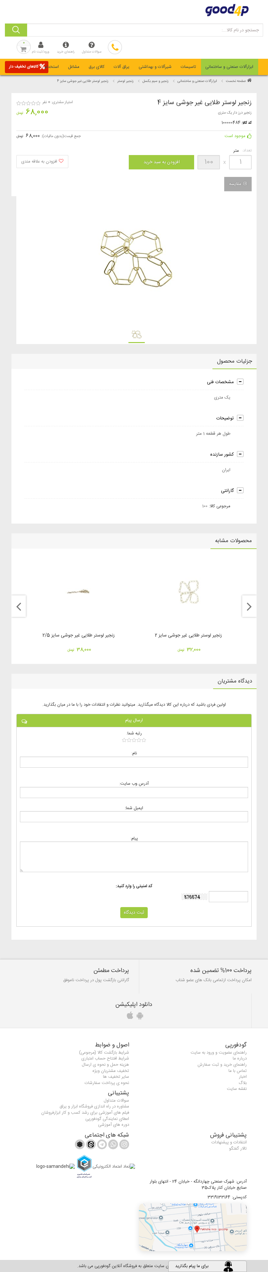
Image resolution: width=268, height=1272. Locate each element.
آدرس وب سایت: (134, 783)
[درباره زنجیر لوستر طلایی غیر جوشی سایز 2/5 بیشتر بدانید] (79, 592)
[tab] (229, 67)
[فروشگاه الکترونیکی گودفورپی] (134, 10)
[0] (134, 740)
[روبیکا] (80, 1145)
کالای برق (97, 67)
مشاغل (73, 67)
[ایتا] (90, 1145)
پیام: (134, 838)
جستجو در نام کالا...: (240, 30)
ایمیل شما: (134, 808)
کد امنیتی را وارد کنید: (134, 886)
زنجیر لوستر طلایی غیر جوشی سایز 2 (188, 635)
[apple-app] (129, 1017)
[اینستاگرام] (123, 1145)
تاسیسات (188, 67)
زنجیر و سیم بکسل (155, 81)
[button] (193, 1227)
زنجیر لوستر (125, 81)
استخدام (51, 67)
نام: (134, 753)
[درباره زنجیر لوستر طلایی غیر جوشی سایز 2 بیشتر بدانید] (189, 592)
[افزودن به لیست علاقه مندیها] (42, 161)
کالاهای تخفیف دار (24, 66)
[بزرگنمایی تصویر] (135, 261)
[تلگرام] (101, 1145)
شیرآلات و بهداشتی (155, 67)
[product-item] (136, 335)
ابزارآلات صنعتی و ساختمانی (229, 67)
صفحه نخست (236, 81)
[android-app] (139, 1017)
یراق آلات (121, 67)
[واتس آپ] (112, 1145)
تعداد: (247, 150)
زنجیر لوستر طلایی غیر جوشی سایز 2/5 (78, 635)
